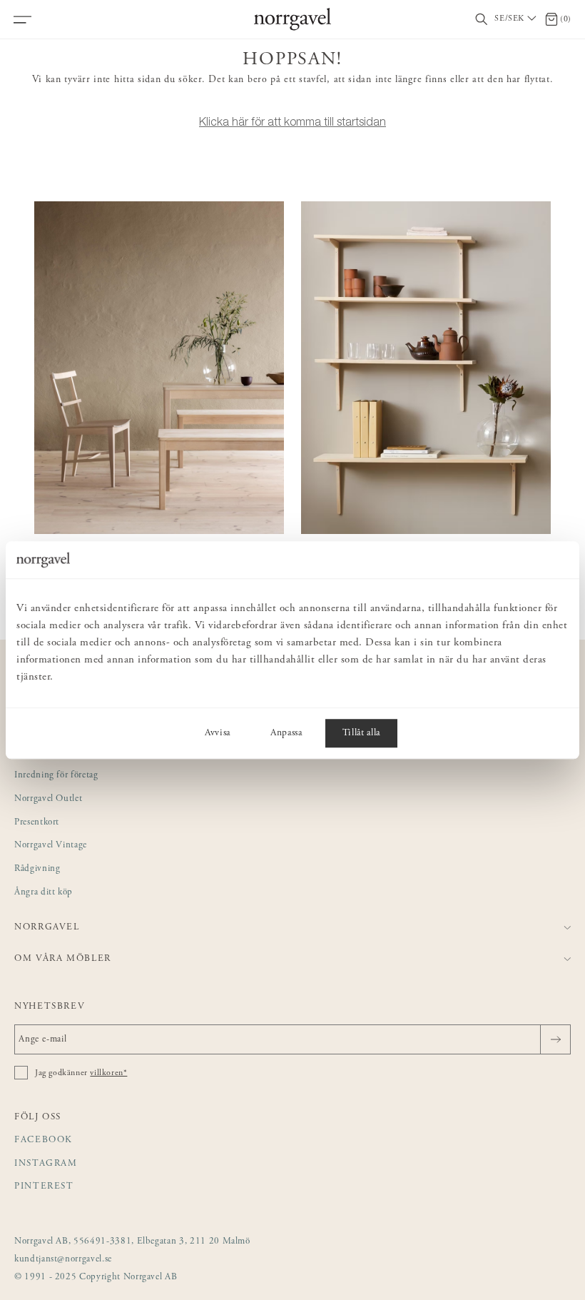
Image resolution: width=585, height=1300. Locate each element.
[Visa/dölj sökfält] (481, 19)
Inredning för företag (56, 775)
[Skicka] (555, 1039)
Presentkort (36, 822)
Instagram (46, 1164)
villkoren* (108, 1073)
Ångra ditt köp (43, 892)
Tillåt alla (361, 733)
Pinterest (44, 1186)
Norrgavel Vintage (50, 845)
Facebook (43, 1140)
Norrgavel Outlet (48, 799)
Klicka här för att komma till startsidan (292, 121)
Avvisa (217, 733)
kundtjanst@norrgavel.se (63, 1259)
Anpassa (286, 733)
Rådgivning (37, 869)
